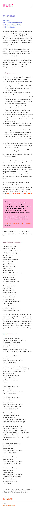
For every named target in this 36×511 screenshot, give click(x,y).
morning (24, 491)
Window (5, 334)
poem (11, 492)
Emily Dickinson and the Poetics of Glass (19, 194)
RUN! (8, 6)
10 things (10, 491)
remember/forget (17, 492)
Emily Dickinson (17, 491)
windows (25, 492)
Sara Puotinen (20, 489)
